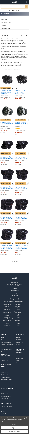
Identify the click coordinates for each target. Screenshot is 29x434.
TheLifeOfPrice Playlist (6, 379)
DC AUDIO (3, 25)
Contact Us (3, 351)
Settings (14, 424)
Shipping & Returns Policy (7, 344)
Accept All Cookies (14, 431)
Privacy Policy (4, 339)
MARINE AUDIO (19, 347)
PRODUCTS (18, 339)
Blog (2, 370)
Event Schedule (4, 374)
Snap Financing (19, 358)
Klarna (17, 363)
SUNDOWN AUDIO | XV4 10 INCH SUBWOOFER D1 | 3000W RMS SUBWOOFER (21, 247)
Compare (13, 88)
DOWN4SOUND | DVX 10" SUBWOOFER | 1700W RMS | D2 (21, 124)
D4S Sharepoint (4, 382)
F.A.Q (2, 337)
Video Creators (4, 372)
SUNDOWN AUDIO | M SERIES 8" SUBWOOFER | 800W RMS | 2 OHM (6, 92)
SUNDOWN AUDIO (5, 31)
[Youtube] (13, 299)
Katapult (18, 355)
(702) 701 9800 (14, 295)
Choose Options (5, 88)
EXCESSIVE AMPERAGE (6, 406)
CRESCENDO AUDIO (6, 22)
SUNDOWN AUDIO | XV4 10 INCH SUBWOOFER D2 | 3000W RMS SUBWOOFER (6, 247)
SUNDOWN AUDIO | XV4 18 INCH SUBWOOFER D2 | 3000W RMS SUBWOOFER (6, 157)
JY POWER (3, 413)
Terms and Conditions (6, 347)
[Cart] (27, 2)
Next (24, 265)
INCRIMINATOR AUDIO (6, 28)
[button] (26, 35)
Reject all (14, 428)
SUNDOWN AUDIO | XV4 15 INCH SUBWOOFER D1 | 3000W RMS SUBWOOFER (21, 187)
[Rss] (16, 299)
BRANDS (18, 337)
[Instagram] (18, 299)
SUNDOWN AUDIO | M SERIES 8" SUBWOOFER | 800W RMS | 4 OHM (20, 92)
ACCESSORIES (19, 344)
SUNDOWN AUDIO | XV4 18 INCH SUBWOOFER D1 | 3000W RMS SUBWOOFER (21, 157)
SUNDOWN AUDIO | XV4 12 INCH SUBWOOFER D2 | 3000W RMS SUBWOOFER (6, 217)
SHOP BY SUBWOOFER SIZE (7, 17)
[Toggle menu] (2, 2)
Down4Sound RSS (5, 377)
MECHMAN (3, 409)
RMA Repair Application (6, 349)
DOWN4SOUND (5, 19)
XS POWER (3, 411)
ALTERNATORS (19, 342)
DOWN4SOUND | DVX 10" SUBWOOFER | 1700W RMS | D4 (7, 124)
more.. (2, 401)
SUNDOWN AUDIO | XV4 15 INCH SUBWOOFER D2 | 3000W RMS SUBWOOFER (6, 187)
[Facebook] (10, 299)
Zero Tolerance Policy (6, 342)
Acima (17, 360)
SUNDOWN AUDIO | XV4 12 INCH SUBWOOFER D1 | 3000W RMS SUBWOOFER (21, 217)
